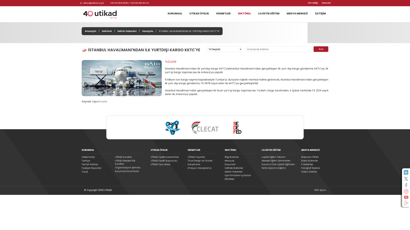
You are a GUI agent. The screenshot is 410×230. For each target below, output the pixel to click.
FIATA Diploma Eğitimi (274, 168)
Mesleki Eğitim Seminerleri (276, 160)
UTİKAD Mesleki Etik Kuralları (125, 162)
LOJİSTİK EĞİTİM (268, 13)
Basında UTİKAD (310, 157)
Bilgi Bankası (232, 157)
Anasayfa (90, 31)
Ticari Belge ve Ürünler (200, 160)
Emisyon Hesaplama (199, 168)
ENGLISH (326, 3)
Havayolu (147, 31)
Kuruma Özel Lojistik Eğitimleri (278, 164)
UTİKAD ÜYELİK (199, 13)
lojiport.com (99, 101)
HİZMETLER (223, 13)
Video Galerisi (309, 171)
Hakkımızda (88, 157)
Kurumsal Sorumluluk (127, 171)
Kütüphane (194, 164)
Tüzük (85, 171)
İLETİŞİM (320, 13)
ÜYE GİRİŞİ (313, 3)
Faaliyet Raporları (91, 168)
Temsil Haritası (90, 164)
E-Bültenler (307, 164)
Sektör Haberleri (127, 31)
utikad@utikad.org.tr (93, 2)
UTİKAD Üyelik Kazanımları (165, 157)
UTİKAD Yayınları (196, 157)
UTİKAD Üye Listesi (160, 164)
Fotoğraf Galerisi (310, 168)
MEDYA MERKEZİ (297, 13)
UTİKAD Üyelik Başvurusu (164, 160)
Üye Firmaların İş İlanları (238, 175)
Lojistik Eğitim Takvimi (273, 157)
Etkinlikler (229, 179)
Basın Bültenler (309, 160)
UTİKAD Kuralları (123, 157)
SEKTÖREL (244, 13)
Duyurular (230, 164)
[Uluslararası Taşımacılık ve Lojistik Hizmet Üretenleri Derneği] (102, 14)
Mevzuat (229, 160)
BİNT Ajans (320, 190)
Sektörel (107, 31)
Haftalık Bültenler (234, 168)
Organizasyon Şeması (127, 167)
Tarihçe (86, 160)
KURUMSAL (175, 13)
